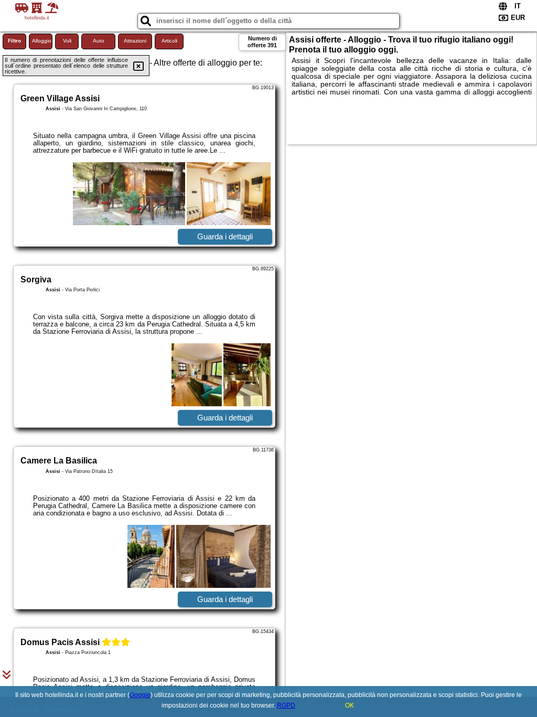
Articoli (169, 41)
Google (140, 695)
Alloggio (41, 41)
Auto (98, 41)
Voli (67, 41)
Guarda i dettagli (225, 236)
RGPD (286, 705)
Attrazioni (135, 41)
